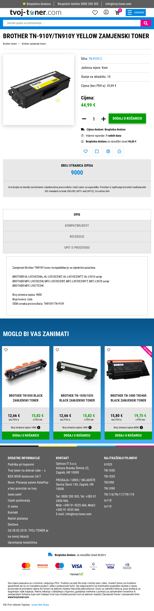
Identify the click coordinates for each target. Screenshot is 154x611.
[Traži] (146, 23)
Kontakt (13, 512)
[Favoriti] (86, 151)
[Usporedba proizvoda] (97, 151)
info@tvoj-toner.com (118, 4)
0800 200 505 (89, 4)
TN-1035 (109, 476)
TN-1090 (109, 488)
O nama (13, 506)
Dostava (13, 524)
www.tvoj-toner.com (18, 597)
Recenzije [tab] (77, 236)
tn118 (107, 500)
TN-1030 (109, 470)
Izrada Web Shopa (40, 604)
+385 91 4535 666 (67, 510)
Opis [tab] (77, 214)
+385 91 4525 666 (74, 505)
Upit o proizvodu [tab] (77, 247)
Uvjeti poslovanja (19, 500)
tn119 (107, 506)
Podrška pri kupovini (21, 464)
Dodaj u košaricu (127, 118)
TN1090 (109, 482)
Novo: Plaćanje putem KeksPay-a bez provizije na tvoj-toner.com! (28, 488)
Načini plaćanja (18, 518)
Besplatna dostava (39, 4)
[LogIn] (106, 12)
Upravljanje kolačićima (22, 542)
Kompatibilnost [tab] (77, 225)
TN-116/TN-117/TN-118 (119, 494)
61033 (108, 464)
